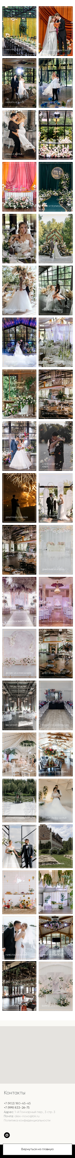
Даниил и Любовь (53, 864)
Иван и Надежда (52, 955)
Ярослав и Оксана (53, 621)
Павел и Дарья (51, 909)
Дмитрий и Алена (53, 569)
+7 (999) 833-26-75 (17, 1107)
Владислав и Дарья (54, 818)
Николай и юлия (16, 955)
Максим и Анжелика (55, 772)
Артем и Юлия (14, 1006)
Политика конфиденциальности (27, 1120)
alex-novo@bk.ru (26, 1116)
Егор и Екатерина (16, 910)
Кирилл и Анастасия (55, 725)
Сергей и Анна (15, 771)
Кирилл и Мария (16, 818)
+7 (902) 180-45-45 (17, 1103)
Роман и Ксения (16, 864)
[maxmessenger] (7, 1135)
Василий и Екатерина (19, 725)
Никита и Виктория (18, 621)
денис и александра (19, 673)
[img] (19, 549)
